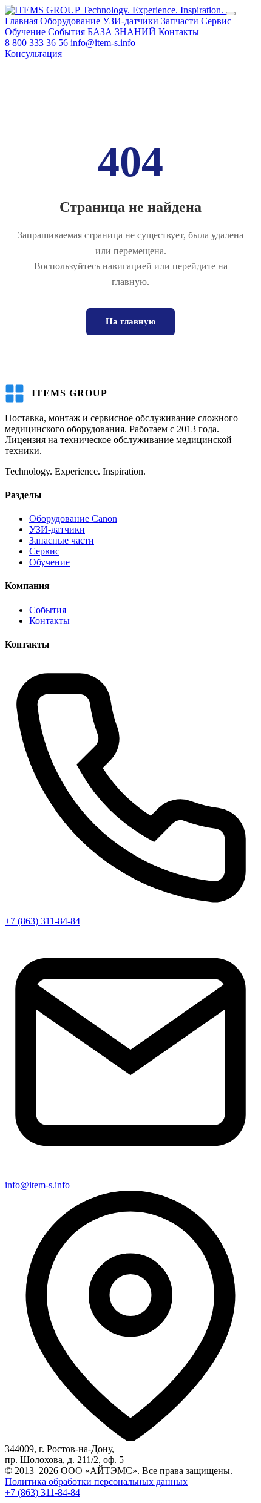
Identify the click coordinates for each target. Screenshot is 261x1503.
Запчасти (179, 21)
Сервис (216, 21)
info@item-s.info (102, 43)
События (66, 32)
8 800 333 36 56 (36, 43)
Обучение (25, 32)
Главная (21, 21)
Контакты (178, 32)
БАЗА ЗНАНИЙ (121, 32)
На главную (130, 321)
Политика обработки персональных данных (96, 1481)
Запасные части (61, 540)
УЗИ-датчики (130, 21)
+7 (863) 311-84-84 (42, 921)
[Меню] (231, 13)
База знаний (226, 1482)
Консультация (33, 53)
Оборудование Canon (73, 518)
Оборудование (70, 21)
